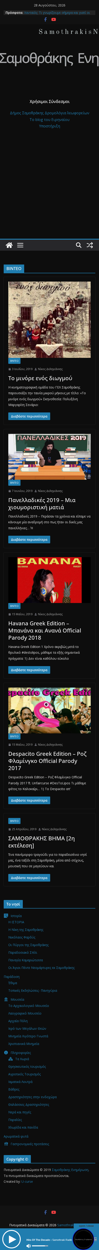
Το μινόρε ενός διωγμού (40, 378)
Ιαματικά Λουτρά (20, 1081)
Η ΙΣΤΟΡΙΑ (16, 922)
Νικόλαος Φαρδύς (21, 937)
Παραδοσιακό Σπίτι (22, 952)
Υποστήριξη (49, 126)
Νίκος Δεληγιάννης (50, 369)
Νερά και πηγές (19, 1112)
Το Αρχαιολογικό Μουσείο (28, 1005)
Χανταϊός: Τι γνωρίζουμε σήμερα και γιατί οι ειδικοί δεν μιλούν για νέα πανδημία (57, 14)
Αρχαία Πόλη (18, 1021)
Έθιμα (12, 983)
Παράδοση (12, 976)
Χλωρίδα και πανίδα (23, 1127)
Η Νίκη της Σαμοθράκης (25, 929)
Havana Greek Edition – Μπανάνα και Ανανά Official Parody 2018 (44, 630)
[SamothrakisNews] (9, 245)
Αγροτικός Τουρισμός (24, 1074)
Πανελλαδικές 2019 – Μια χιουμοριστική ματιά (42, 503)
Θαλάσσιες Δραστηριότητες (28, 1104)
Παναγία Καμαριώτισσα (25, 960)
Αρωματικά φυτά (16, 1136)
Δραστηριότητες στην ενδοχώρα (32, 1097)
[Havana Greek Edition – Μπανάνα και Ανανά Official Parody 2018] (49, 580)
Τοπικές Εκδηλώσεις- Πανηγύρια (32, 990)
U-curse (27, 1181)
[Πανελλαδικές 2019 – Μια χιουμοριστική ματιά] (49, 457)
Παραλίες (15, 1120)
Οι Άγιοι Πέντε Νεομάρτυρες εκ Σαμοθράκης (41, 967)
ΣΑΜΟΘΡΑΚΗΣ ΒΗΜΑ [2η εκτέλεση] (41, 841)
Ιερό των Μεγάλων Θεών (27, 1028)
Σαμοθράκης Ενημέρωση (70, 1170)
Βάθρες (13, 1089)
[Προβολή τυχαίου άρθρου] (89, 245)
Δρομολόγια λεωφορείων (67, 112)
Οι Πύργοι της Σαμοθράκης (28, 945)
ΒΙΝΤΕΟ (14, 360)
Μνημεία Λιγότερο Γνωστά (28, 1036)
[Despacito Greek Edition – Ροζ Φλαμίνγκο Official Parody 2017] (49, 710)
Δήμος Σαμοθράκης (27, 112)
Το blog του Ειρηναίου (49, 119)
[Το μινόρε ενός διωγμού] (49, 320)
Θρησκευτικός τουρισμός (27, 1066)
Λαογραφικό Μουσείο (24, 1013)
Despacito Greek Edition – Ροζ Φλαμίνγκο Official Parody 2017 (47, 761)
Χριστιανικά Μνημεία (23, 1043)
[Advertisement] (49, 186)
